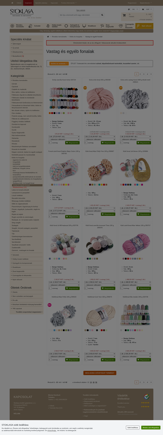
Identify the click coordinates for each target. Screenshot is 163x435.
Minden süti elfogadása (151, 427)
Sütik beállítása (132, 427)
